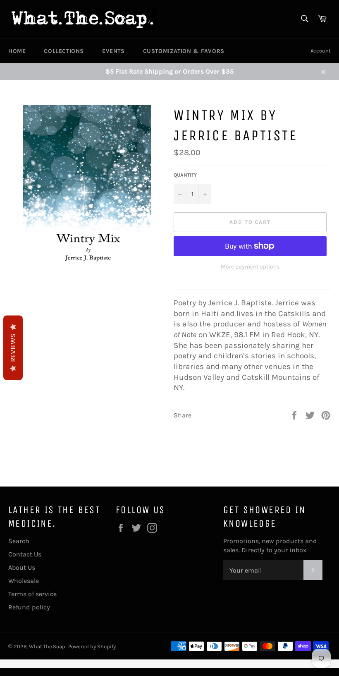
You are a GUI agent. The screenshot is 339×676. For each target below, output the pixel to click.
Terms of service (32, 594)
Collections (64, 51)
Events (113, 51)
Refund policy (29, 607)
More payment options (250, 266)
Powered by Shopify (92, 646)
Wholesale (23, 581)
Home (17, 51)
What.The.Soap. (47, 646)
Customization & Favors (183, 51)
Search (18, 541)
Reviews (13, 348)
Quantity (185, 175)
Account (320, 51)
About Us (21, 567)
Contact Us (24, 554)
